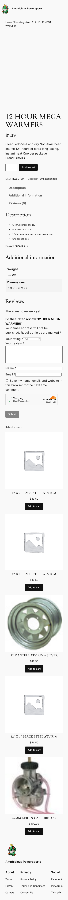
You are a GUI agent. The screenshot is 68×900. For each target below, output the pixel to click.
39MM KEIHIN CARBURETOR (34, 818)
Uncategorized (22, 22)
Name (10, 368)
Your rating (14, 339)
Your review (14, 343)
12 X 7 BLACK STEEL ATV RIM (34, 493)
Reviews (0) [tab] (17, 203)
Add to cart (28, 167)
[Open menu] (48, 8)
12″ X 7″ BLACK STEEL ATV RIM (34, 736)
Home (8, 22)
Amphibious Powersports (27, 8)
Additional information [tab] (25, 195)
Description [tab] (17, 188)
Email (10, 374)
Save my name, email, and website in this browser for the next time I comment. (33, 385)
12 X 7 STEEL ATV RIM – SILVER (34, 655)
